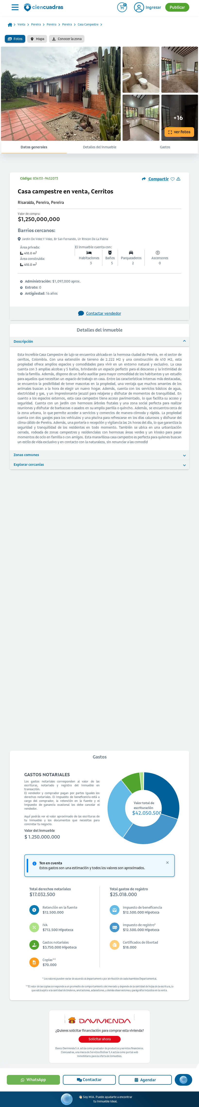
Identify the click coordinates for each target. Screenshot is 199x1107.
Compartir (158, 178)
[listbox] (99, 39)
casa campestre (88, 24)
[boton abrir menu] (14, 7)
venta (21, 24)
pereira (36, 24)
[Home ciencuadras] (44, 8)
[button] (99, 342)
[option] (15, 39)
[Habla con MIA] (183, 1080)
